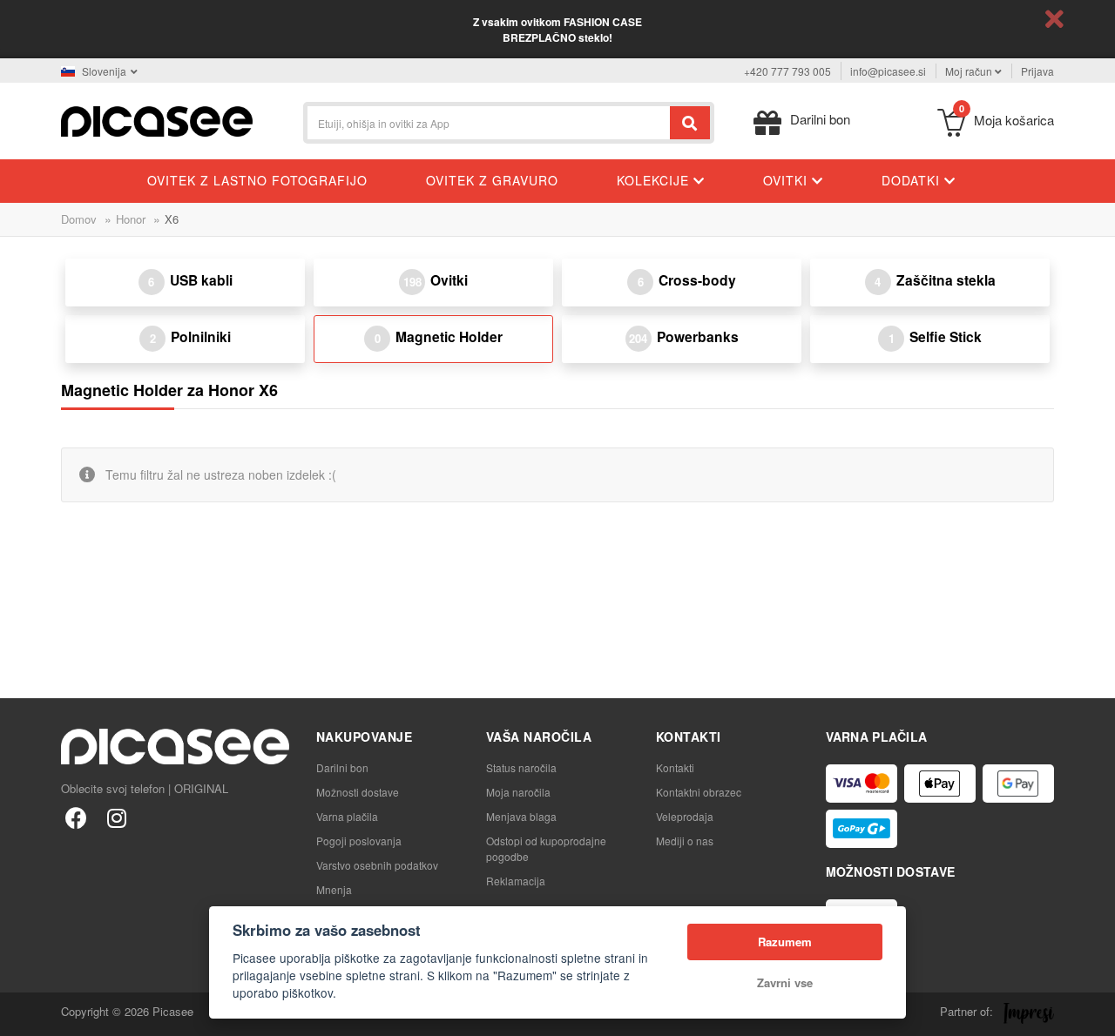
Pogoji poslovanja (359, 840)
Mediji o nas (684, 840)
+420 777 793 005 (787, 71)
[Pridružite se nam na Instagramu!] (116, 817)
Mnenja (334, 889)
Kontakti (675, 767)
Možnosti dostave (357, 791)
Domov (79, 219)
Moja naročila (518, 791)
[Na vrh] (23, 1013)
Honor (130, 219)
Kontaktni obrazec (698, 791)
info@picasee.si (888, 71)
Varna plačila (347, 816)
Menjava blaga (521, 816)
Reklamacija (515, 880)
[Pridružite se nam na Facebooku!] (76, 817)
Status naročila (521, 767)
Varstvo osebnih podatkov (377, 865)
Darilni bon (342, 767)
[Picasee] (157, 119)
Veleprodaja (684, 816)
